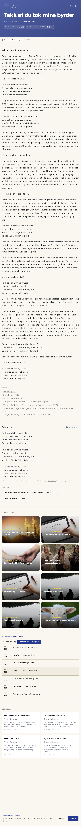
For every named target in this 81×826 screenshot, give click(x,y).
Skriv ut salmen (73, 427)
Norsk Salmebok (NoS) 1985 (29, 642)
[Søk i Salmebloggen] (71, 6)
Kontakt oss (52, 481)
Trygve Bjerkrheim (29, 21)
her (9, 821)
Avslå (61, 818)
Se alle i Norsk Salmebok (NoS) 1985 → (67, 701)
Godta (73, 818)
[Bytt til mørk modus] (76, 6)
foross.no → (75, 513)
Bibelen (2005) (10, 392)
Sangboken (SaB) (9, 642)
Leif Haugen (17, 40)
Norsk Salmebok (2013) (14, 398)
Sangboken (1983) (11, 395)
